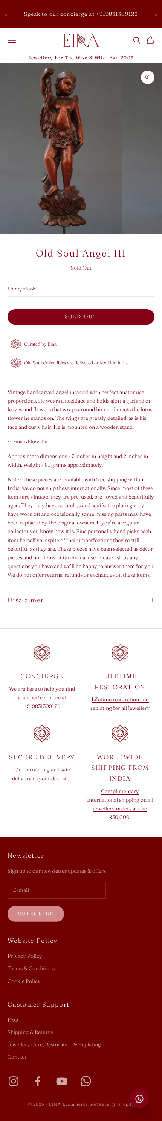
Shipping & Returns (30, 1032)
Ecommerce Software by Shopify (98, 1104)
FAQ (13, 1019)
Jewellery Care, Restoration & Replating (54, 1044)
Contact (17, 1056)
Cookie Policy (24, 981)
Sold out (81, 316)
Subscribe (35, 914)
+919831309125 (42, 706)
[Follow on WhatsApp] (86, 1081)
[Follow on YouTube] (62, 1081)
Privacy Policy (25, 956)
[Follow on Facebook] (38, 1081)
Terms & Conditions (31, 968)
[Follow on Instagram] (14, 1081)
